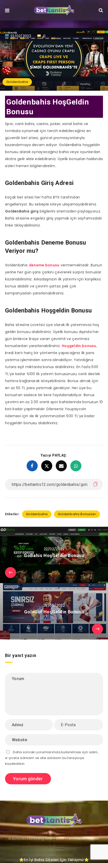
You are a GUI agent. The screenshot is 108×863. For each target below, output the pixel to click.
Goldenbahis (17, 81)
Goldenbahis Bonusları (77, 514)
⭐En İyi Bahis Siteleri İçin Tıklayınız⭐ (54, 859)
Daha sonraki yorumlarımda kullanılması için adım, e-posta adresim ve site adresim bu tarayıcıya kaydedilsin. (51, 758)
